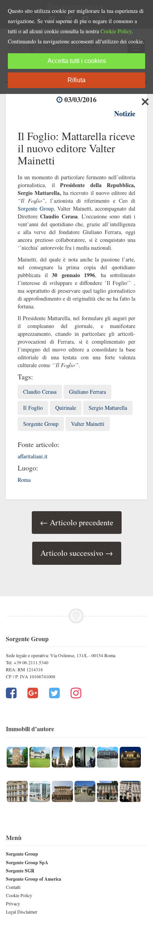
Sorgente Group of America (33, 879)
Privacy (13, 903)
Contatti (13, 887)
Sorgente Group (36, 208)
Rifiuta (76, 80)
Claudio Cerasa (39, 391)
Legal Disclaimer (21, 911)
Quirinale (65, 407)
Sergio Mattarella (108, 407)
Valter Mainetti (87, 423)
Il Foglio (33, 407)
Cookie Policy (19, 895)
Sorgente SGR (20, 870)
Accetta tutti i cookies (76, 61)
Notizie (124, 113)
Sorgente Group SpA (27, 862)
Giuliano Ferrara (87, 391)
